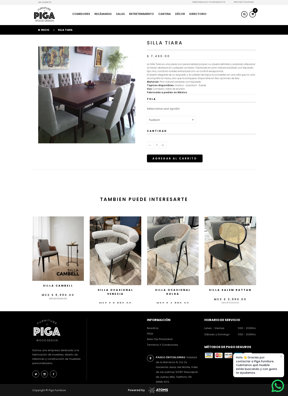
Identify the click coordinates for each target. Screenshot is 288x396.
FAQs (150, 333)
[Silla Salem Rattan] (230, 251)
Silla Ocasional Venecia (115, 292)
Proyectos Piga (244, 2)
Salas (120, 14)
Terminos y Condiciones (162, 345)
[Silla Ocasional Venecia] (115, 251)
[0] (252, 14)
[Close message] (281, 356)
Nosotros (152, 328)
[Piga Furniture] (44, 14)
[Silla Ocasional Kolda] (173, 251)
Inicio (45, 30)
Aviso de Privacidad (159, 339)
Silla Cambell (58, 286)
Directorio (197, 14)
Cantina (164, 14)
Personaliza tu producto (208, 2)
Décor (180, 14)
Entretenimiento (141, 14)
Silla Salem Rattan (230, 290)
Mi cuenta (44, 2)
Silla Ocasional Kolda (173, 292)
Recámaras (103, 14)
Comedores (81, 14)
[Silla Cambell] (58, 248)
